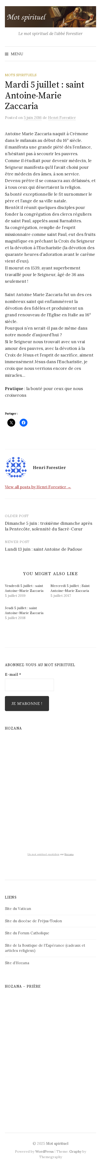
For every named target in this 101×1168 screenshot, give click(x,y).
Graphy (75, 1151)
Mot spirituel (57, 1143)
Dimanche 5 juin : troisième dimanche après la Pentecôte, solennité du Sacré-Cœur (48, 526)
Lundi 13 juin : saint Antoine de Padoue (43, 549)
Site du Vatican (18, 908)
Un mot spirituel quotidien (43, 854)
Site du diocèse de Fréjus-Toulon (33, 921)
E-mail (13, 674)
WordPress (44, 1151)
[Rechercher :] (92, 53)
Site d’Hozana (17, 963)
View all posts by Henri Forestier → (38, 486)
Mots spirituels (21, 75)
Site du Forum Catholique (27, 933)
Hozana (69, 854)
